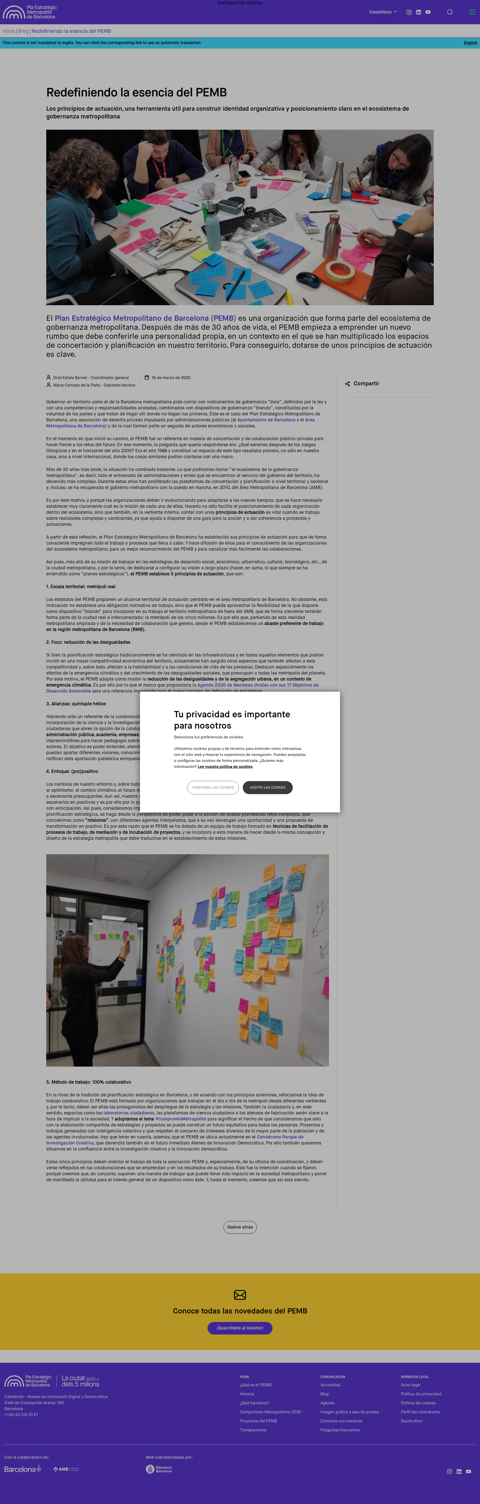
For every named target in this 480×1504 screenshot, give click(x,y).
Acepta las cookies (268, 787)
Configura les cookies (213, 787)
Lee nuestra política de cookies (225, 767)
